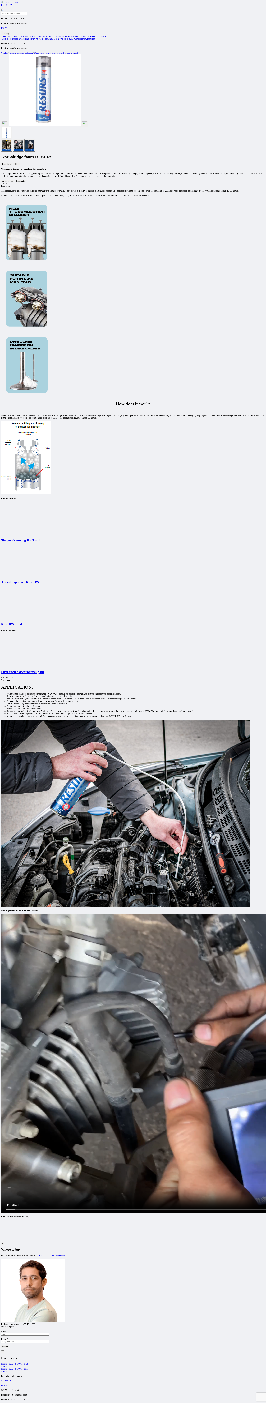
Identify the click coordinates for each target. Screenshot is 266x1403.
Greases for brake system (68, 36)
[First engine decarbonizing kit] (25, 666)
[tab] (6, 133)
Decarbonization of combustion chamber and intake (56, 53)
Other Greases (99, 36)
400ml (16, 164)
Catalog (4, 53)
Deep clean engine (10, 36)
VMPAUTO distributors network (50, 1255)
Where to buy (7, 181)
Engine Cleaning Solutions (21, 53)
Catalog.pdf (6, 1380)
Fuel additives (50, 36)
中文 (10, 5)
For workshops (86, 36)
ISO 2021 (5, 1385)
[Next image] (84, 124)
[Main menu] (2, 8)
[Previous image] (4, 124)
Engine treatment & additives (31, 36)
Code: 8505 (6, 164)
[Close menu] (2, 31)
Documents (20, 181)
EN (2, 5)
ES (6, 5)
